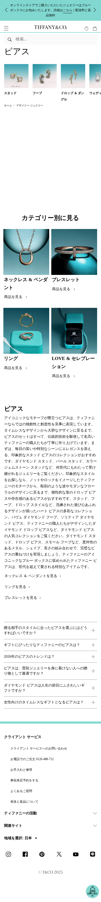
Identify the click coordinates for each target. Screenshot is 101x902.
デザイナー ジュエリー (29, 105)
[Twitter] (60, 855)
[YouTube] (77, 855)
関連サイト (13, 826)
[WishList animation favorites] (86, 28)
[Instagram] (10, 855)
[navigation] (6, 28)
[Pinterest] (43, 855)
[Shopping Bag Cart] (95, 28)
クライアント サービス (22, 737)
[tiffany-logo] (50, 28)
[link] (50, 630)
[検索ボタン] (10, 39)
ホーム (8, 105)
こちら (67, 10)
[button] (6, 28)
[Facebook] (27, 855)
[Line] (94, 855)
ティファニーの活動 (20, 813)
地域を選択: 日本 (18, 838)
